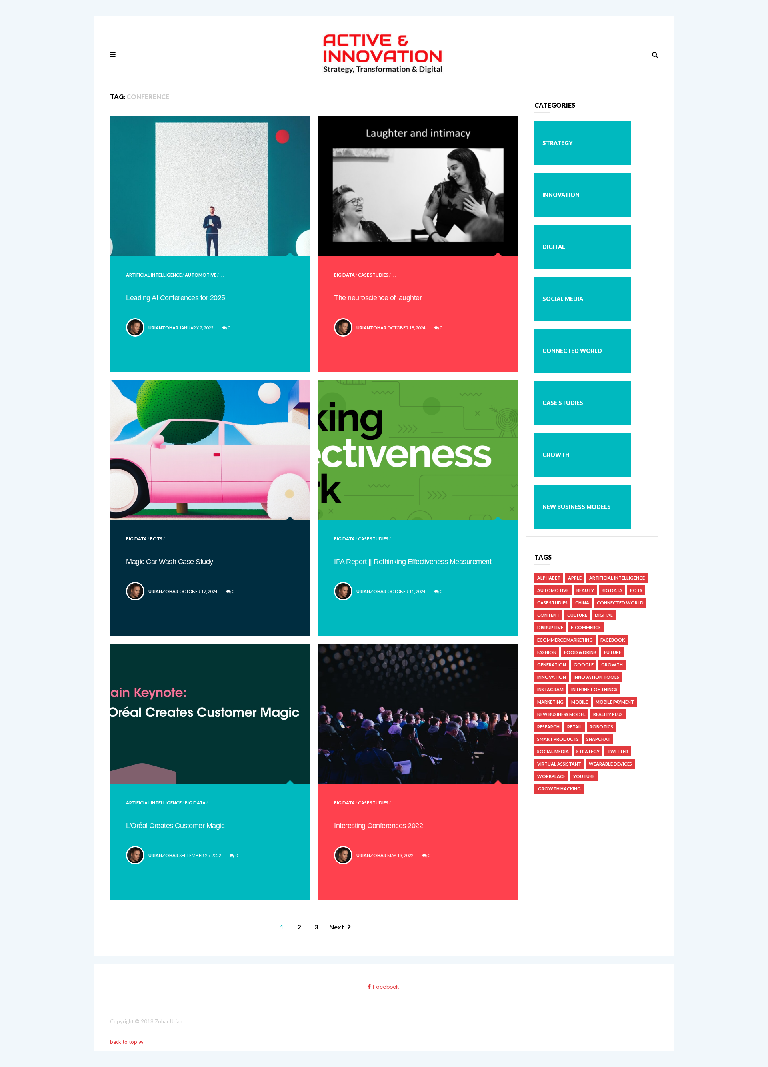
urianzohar (163, 327)
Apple (575, 577)
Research (548, 726)
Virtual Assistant (559, 763)
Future (612, 652)
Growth (556, 454)
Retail (574, 726)
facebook (386, 987)
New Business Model (561, 714)
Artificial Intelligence (154, 274)
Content (548, 615)
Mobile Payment (615, 701)
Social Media (562, 298)
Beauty (585, 590)
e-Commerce (586, 627)
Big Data (344, 274)
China (582, 602)
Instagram (550, 689)
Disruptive (550, 627)
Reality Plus (608, 714)
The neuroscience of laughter (378, 298)
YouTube (584, 776)
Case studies (373, 274)
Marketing (550, 701)
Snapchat (598, 739)
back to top (124, 1042)
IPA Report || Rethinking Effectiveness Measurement (412, 562)
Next (336, 927)
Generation (551, 664)
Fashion (546, 652)
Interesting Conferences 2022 (378, 826)
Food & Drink (580, 652)
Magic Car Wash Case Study (169, 562)
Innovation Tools (596, 677)
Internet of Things (594, 689)
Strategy (557, 143)
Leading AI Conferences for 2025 (175, 298)
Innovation (561, 194)
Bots (156, 538)
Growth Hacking (559, 788)
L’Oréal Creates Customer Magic (175, 826)
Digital (553, 246)
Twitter (617, 751)
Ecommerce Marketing (565, 639)
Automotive (200, 274)
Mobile (579, 701)
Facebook (612, 639)
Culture (577, 615)
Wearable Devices (610, 763)
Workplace (551, 776)
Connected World (572, 350)
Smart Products (558, 739)
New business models (576, 506)
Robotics (601, 726)
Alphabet (548, 577)
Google (584, 664)
